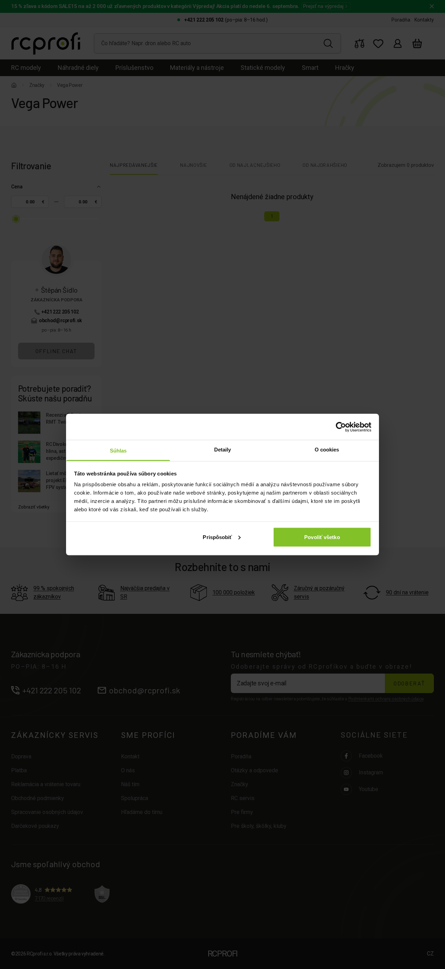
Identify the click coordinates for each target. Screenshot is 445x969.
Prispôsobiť (217, 537)
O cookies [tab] (327, 450)
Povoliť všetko (322, 537)
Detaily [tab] (222, 450)
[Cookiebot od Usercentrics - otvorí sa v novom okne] (340, 427)
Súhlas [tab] (118, 451)
